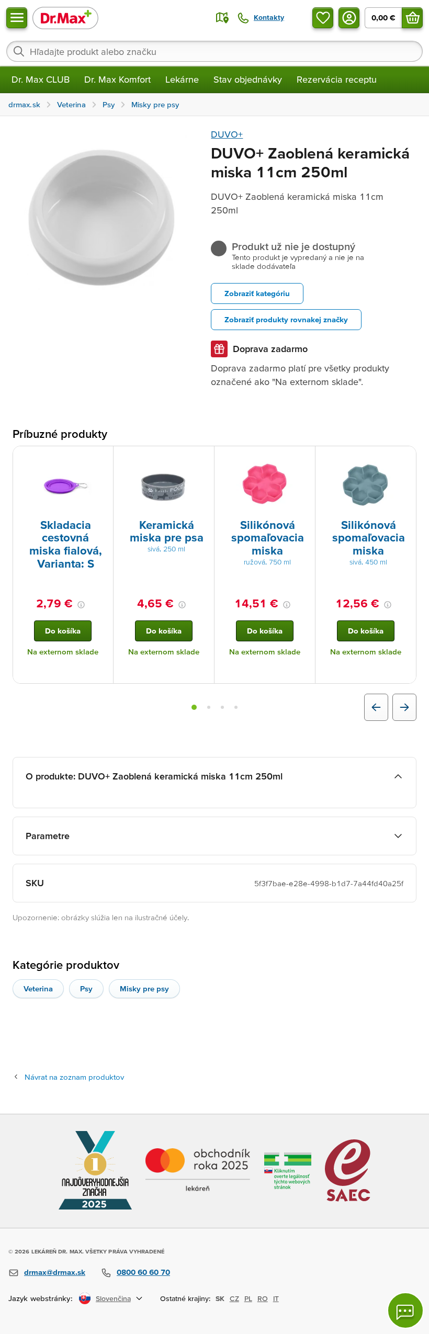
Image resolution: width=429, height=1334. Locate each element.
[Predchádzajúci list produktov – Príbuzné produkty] (376, 707)
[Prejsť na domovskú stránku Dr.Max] (65, 17)
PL (248, 1298)
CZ (234, 1298)
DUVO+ (227, 134)
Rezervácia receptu (337, 79)
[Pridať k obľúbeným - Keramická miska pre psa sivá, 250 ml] (202, 458)
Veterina (38, 988)
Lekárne (182, 79)
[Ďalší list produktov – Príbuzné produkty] (404, 707)
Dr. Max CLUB (41, 79)
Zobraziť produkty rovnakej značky (286, 319)
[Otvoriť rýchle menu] (16, 17)
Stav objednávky (247, 79)
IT (276, 1298)
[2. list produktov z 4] (209, 707)
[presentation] (63, 484)
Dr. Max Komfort (117, 79)
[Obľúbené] (322, 17)
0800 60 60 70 (143, 1272)
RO (262, 1298)
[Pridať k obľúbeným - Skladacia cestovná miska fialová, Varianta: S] (101, 458)
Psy (86, 988)
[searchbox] (214, 51)
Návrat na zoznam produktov (74, 1076)
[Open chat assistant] (405, 1310)
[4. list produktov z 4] (236, 707)
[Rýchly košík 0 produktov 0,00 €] (412, 17)
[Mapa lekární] (222, 18)
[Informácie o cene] (81, 604)
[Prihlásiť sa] (348, 17)
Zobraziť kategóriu (257, 293)
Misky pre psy (144, 988)
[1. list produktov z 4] (194, 707)
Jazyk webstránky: (40, 1298)
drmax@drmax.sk (54, 1272)
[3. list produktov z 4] (222, 707)
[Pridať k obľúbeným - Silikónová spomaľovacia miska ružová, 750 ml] (303, 458)
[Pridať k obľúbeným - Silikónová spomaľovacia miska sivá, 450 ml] (404, 458)
